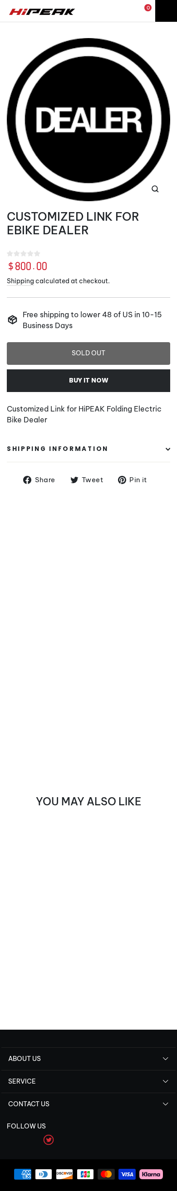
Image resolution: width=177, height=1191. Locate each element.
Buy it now (88, 380)
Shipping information (57, 449)
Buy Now (28, 994)
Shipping (20, 281)
